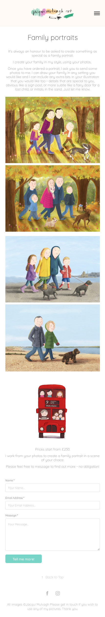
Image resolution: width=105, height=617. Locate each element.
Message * (11, 515)
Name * (9, 480)
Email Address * (14, 497)
